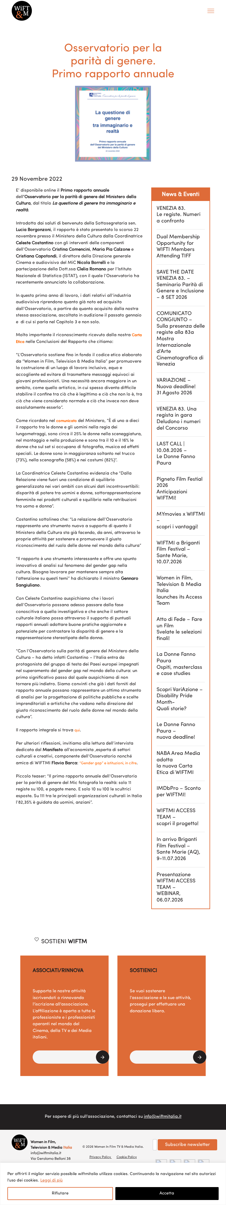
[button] (71, 1057)
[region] (113, 1184)
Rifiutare (60, 1193)
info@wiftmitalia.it (163, 1117)
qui (77, 730)
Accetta (166, 1193)
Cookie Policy (127, 1157)
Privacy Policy (100, 1157)
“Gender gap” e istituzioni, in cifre (108, 763)
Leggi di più (51, 1180)
